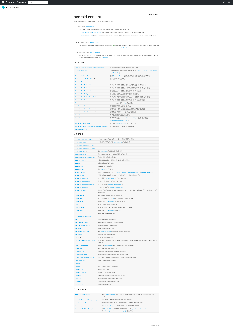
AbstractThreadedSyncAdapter (84, 139)
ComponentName (80, 172)
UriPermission (79, 284)
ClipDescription (79, 169)
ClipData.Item (79, 166)
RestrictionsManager (81, 254)
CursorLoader (79, 210)
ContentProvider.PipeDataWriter (84, 79)
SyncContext (78, 263)
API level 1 (156, 14)
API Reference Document (14, 2)
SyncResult (78, 275)
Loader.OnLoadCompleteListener (84, 112)
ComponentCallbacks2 (81, 76)
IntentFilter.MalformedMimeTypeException (87, 299)
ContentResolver (96, 32)
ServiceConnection (80, 115)
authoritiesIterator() (106, 231)
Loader (77, 237)
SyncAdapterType (80, 260)
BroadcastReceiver (80, 154)
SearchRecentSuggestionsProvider (85, 257)
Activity (139, 70)
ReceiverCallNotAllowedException (84, 308)
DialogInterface (79, 82)
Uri (113, 198)
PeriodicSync (78, 248)
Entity (124, 103)
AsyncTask (104, 151)
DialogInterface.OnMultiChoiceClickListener (87, 97)
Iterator (114, 103)
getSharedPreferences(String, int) (129, 118)
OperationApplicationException (84, 305)
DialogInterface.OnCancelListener (84, 85)
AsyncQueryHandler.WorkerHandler (85, 148)
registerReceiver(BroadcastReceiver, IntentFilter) (144, 308)
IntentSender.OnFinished (82, 106)
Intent (82, 35)
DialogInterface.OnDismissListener (85, 91)
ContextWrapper (79, 207)
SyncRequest (79, 269)
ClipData (77, 163)
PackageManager (125, 47)
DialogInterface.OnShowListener (84, 100)
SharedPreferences (80, 118)
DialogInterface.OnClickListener (84, 88)
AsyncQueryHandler (80, 142)
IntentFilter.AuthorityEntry (82, 231)
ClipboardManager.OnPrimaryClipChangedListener (89, 67)
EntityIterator (78, 103)
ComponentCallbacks (81, 70)
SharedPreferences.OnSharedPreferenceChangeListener (91, 126)
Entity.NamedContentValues (83, 216)
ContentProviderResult (81, 187)
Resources (105, 57)
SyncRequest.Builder (81, 272)
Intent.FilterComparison (81, 222)
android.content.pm (95, 42)
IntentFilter (90, 35)
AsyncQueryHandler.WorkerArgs (84, 145)
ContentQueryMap (80, 190)
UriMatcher (78, 281)
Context (77, 204)
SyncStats (78, 278)
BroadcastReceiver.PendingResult (84, 157)
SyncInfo (77, 266)
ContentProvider (85, 32)
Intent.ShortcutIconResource (83, 225)
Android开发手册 (12, 7)
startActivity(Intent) (111, 294)
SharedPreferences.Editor (82, 123)
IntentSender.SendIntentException (85, 302)
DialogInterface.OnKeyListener (84, 94)
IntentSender (78, 234)
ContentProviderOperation (82, 181)
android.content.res (95, 52)
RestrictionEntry (79, 251)
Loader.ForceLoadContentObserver (85, 240)
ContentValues (79, 201)
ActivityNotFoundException (82, 294)
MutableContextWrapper (82, 245)
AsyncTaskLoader (80, 151)
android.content (90, 26)
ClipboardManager (80, 160)
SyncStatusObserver (81, 129)
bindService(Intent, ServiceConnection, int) (114, 311)
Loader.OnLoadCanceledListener (84, 109)
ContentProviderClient (81, 178)
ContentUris (78, 198)
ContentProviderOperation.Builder (84, 184)
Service (145, 70)
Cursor (120, 210)
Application (116, 73)
